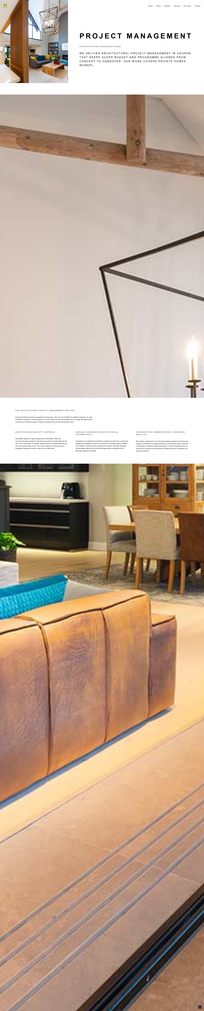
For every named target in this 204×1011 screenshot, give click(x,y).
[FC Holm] (5, 6)
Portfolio (167, 6)
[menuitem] (151, 6)
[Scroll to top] (200, 1007)
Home (150, 6)
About (158, 6)
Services (177, 6)
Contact (197, 6)
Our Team (187, 6)
